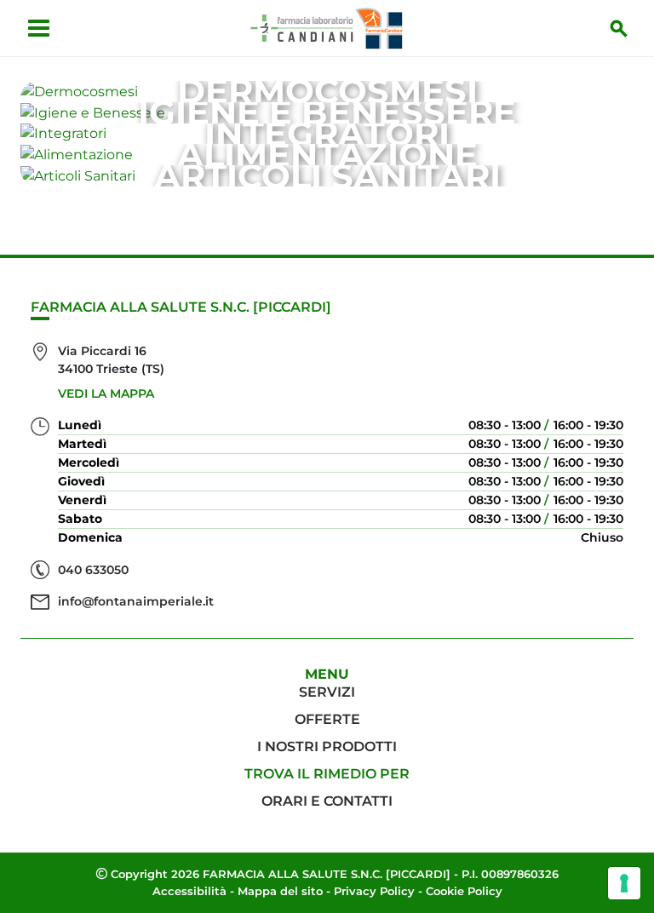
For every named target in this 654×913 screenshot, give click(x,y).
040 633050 (93, 569)
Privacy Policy (374, 891)
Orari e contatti (327, 801)
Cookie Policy (464, 891)
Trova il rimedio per (327, 774)
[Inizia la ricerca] (619, 28)
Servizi (327, 692)
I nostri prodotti (327, 746)
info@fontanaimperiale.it (136, 601)
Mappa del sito (280, 891)
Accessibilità (189, 891)
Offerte (327, 719)
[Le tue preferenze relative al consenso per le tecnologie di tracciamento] (624, 883)
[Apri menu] (38, 28)
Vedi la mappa (106, 393)
